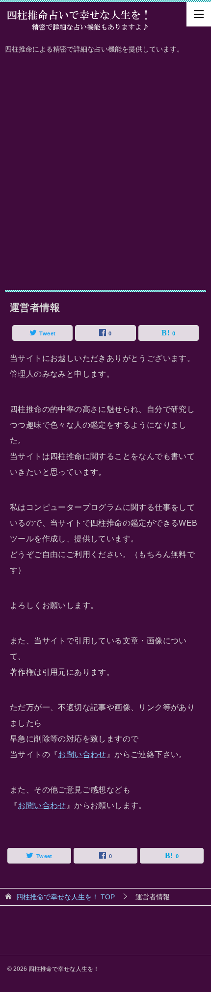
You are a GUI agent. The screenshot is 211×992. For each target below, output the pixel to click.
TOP (65, 897)
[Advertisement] (105, 169)
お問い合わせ (82, 754)
